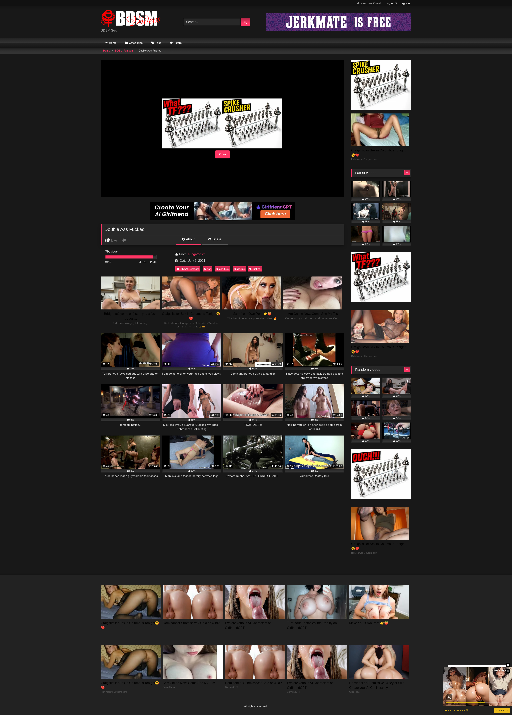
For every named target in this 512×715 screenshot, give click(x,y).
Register (405, 3)
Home (113, 42)
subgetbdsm (196, 254)
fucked (256, 269)
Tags (158, 42)
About (189, 239)
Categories (136, 42)
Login (389, 3)
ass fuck (224, 269)
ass (209, 269)
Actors (178, 42)
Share (216, 239)
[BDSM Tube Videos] (131, 19)
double (241, 269)
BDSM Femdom (124, 50)
